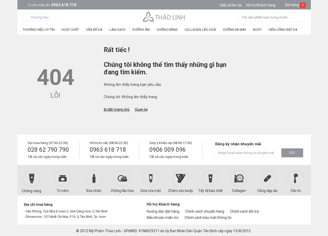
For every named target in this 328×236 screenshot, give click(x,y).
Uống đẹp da (267, 191)
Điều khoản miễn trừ (163, 218)
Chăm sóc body (180, 191)
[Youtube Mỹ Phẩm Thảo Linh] (289, 206)
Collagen (239, 191)
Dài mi (296, 191)
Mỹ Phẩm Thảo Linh (105, 231)
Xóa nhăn (93, 191)
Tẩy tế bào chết (210, 191)
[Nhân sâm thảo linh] (164, 16)
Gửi (292, 153)
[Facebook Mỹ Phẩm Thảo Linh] (280, 206)
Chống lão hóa (122, 191)
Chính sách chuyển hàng (204, 211)
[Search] (300, 17)
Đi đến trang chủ (117, 109)
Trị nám (63, 191)
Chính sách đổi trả (244, 211)
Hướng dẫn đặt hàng (163, 211)
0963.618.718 (52, 5)
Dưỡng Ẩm (141, 30)
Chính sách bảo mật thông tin (208, 218)
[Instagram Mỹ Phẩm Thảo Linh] (298, 206)
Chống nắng (31, 191)
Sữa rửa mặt (150, 191)
